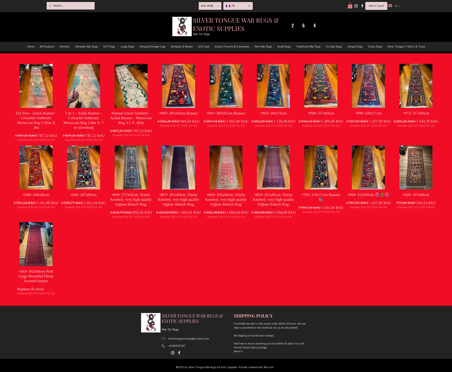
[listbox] (210, 6)
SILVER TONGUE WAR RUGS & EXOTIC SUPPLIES (236, 24)
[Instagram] (356, 6)
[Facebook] (362, 6)
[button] (350, 5)
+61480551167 (177, 345)
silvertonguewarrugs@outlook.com (188, 338)
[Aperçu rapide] (36, 86)
